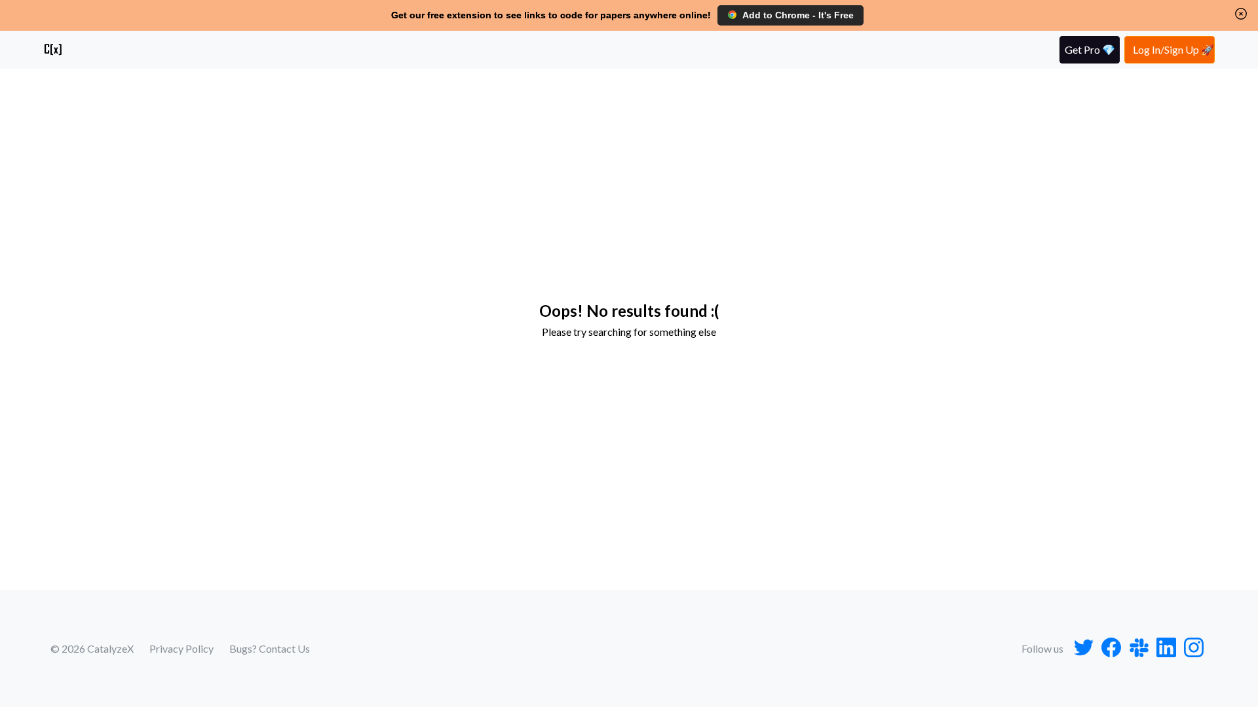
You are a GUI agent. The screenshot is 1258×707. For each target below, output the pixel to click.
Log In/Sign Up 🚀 (1173, 49)
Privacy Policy (181, 648)
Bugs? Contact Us (269, 648)
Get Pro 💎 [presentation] (1090, 49)
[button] (1241, 14)
